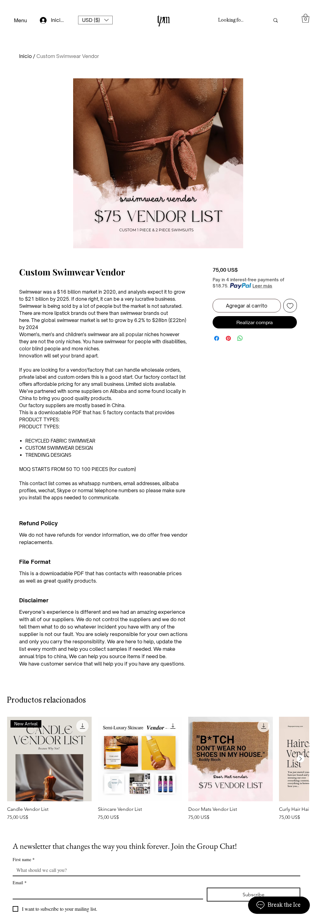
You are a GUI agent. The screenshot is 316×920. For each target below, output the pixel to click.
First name (24, 859)
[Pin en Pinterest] (228, 338)
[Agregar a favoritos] (290, 305)
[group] (158, 771)
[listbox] (95, 20)
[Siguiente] (300, 758)
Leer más (262, 285)
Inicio (25, 56)
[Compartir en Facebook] (216, 338)
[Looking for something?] (275, 20)
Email (20, 882)
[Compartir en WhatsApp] (240, 338)
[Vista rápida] (140, 759)
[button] (95, 20)
